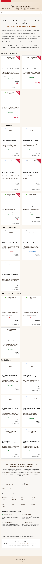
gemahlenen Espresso (34, 472)
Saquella (13, 504)
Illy (12, 497)
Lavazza (22, 499)
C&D (2, 12)
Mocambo (23, 501)
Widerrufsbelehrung (21, 559)
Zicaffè (3, 506)
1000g (27, 484)
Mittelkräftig (6, 484)
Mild (3, 484)
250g (22, 484)
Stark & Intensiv (12, 484)
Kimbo (3, 499)
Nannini (13, 502)
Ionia (22, 497)
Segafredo (23, 504)
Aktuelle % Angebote (9, 53)
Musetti (3, 502)
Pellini (3, 504)
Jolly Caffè (33, 497)
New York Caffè (24, 502)
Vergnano (33, 504)
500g (25, 484)
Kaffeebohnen (7, 472)
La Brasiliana (14, 499)
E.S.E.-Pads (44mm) (27, 474)
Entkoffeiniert (10, 488)
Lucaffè (32, 499)
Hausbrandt (4, 497)
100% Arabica (4, 488)
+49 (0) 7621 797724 (25, 543)
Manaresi (4, 501)
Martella (13, 501)
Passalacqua (33, 502)
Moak (32, 501)
